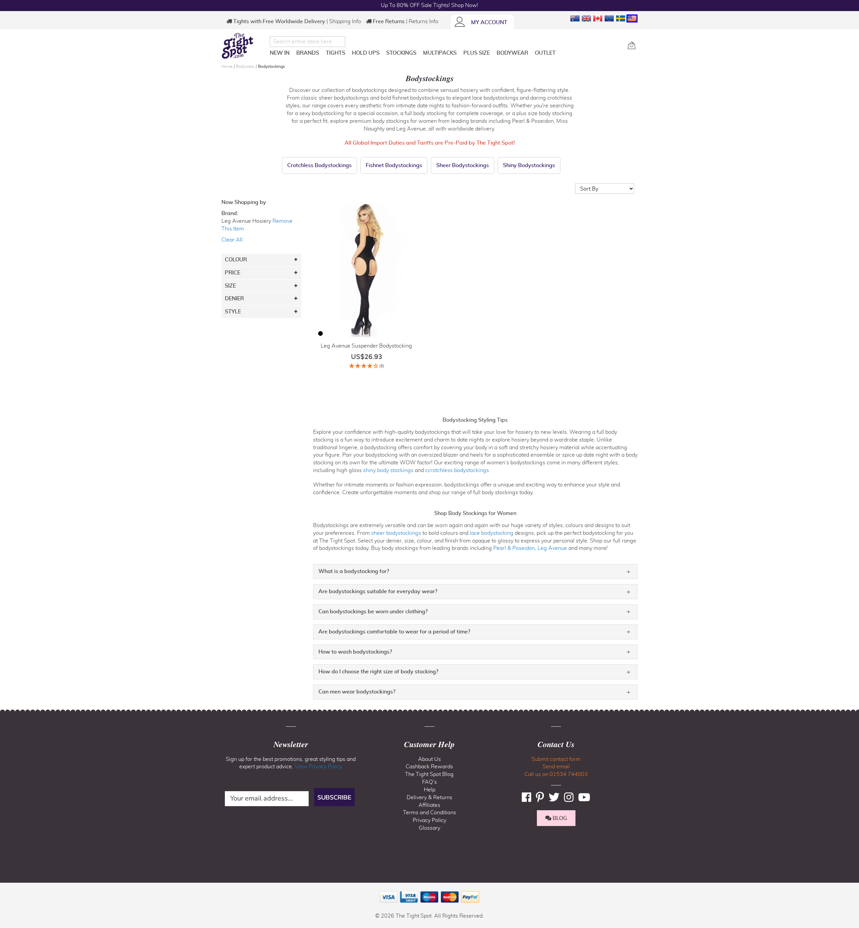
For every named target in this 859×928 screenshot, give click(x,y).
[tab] (475, 571)
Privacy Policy (429, 820)
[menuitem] (279, 53)
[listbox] (320, 334)
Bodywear (246, 66)
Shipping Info (345, 21)
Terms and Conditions (429, 812)
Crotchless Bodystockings (319, 165)
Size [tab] (230, 286)
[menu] (446, 54)
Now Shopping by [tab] (243, 202)
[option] (320, 333)
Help (429, 789)
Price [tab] (232, 272)
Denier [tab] (234, 298)
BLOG (559, 818)
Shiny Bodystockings (529, 165)
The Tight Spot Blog (429, 774)
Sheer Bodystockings (462, 165)
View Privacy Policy (318, 766)
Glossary (429, 828)
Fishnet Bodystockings (394, 165)
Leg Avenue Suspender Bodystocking (366, 346)
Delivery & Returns (429, 797)
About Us (429, 759)
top (8, 888)
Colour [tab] (236, 259)
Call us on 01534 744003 (556, 774)
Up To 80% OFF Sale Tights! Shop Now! (429, 5)
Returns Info (423, 21)
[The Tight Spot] (243, 45)
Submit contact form (556, 759)
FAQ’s (429, 782)
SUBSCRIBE (334, 797)
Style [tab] (233, 311)
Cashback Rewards (429, 766)
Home (227, 66)
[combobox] (307, 41)
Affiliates (429, 805)
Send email (556, 766)
